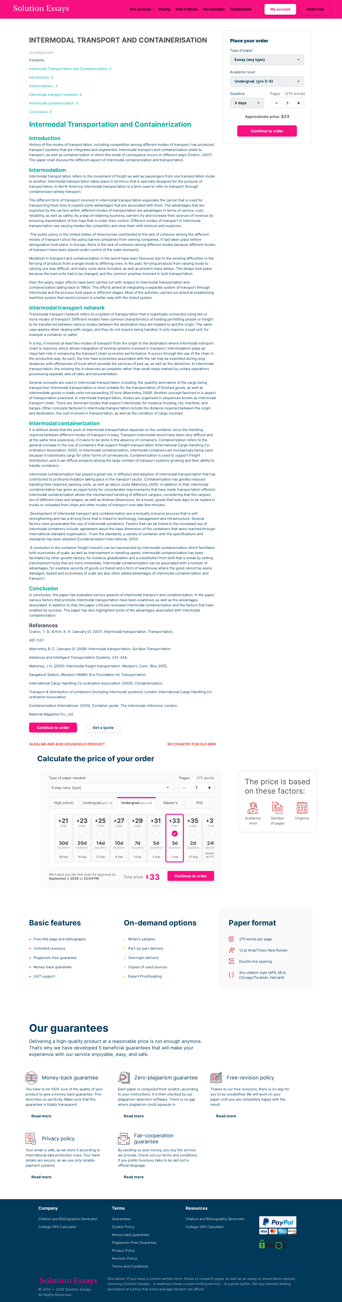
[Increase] (209, 787)
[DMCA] (273, 1243)
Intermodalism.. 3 (43, 86)
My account (280, 9)
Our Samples (214, 9)
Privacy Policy (123, 1250)
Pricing (164, 9)
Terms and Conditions (130, 1266)
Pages (275, 93)
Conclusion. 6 (40, 112)
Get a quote (103, 727)
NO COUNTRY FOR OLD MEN (192, 744)
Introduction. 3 (41, 77)
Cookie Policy (123, 1227)
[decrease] (277, 103)
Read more (41, 1116)
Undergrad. (97, 803)
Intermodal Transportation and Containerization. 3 (70, 69)
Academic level (242, 72)
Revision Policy (124, 1258)
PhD (199, 803)
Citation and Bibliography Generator (67, 1219)
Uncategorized (41, 52)
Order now (315, 9)
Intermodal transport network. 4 (55, 94)
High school (64, 803)
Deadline (237, 93)
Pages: (184, 778)
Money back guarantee (130, 1234)
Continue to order (53, 727)
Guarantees (121, 1219)
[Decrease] (183, 787)
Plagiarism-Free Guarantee (134, 1242)
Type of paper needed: (67, 778)
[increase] (299, 103)
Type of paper (241, 50)
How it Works (187, 9)
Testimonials (240, 9)
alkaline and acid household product (67, 744)
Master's (171, 803)
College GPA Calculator (57, 1227)
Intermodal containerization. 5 (53, 103)
